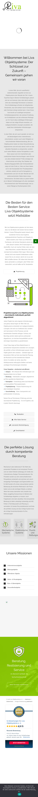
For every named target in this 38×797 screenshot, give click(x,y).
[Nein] (36, 790)
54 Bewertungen (13, 721)
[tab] (19, 271)
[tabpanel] (19, 343)
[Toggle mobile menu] (34, 5)
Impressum (28, 699)
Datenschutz (9, 701)
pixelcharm (29, 701)
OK (19, 794)
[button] (19, 566)
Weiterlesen (26, 737)
